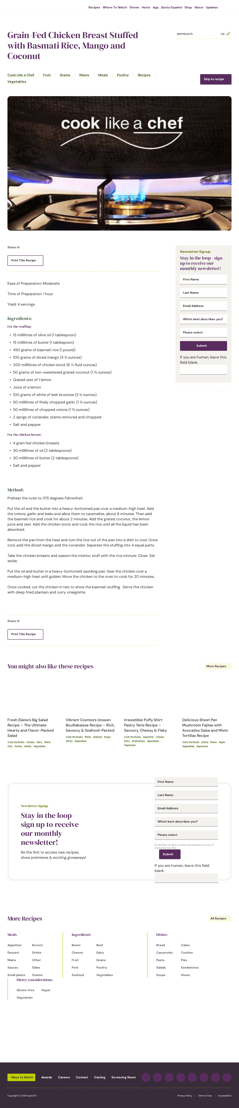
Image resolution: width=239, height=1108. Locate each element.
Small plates (138, 741)
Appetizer (148, 737)
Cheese (31, 742)
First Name (191, 279)
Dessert (13, 953)
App (156, 7)
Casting (99, 1077)
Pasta (160, 960)
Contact (82, 1077)
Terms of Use (205, 1095)
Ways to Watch (22, 1077)
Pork (10, 746)
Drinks (36, 953)
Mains (84, 75)
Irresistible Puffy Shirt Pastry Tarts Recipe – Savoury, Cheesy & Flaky (145, 725)
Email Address (193, 306)
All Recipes (218, 918)
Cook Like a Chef (20, 75)
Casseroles (164, 953)
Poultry (123, 75)
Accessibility (225, 1095)
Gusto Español (171, 7)
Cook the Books (16, 742)
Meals (103, 75)
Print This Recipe (23, 260)
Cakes (185, 945)
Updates (212, 7)
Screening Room (123, 1077)
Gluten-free (25, 990)
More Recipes (216, 666)
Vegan (222, 742)
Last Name (191, 293)
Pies (184, 960)
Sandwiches (190, 967)
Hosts (146, 7)
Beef (99, 945)
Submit (201, 346)
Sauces (12, 967)
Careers (64, 1077)
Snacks (37, 975)
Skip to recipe (214, 79)
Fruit (47, 75)
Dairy (39, 742)
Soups (107, 737)
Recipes (94, 7)
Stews (69, 741)
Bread (160, 945)
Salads (27, 746)
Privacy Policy (185, 1095)
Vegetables (16, 81)
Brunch (37, 945)
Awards (46, 1077)
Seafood (97, 737)
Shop (188, 7)
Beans (76, 945)
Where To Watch (115, 7)
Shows (134, 7)
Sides (36, 967)
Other (36, 960)
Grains (65, 75)
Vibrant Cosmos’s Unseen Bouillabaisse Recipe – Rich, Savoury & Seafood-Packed (90, 725)
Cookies (187, 953)
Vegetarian (130, 745)
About (198, 7)
